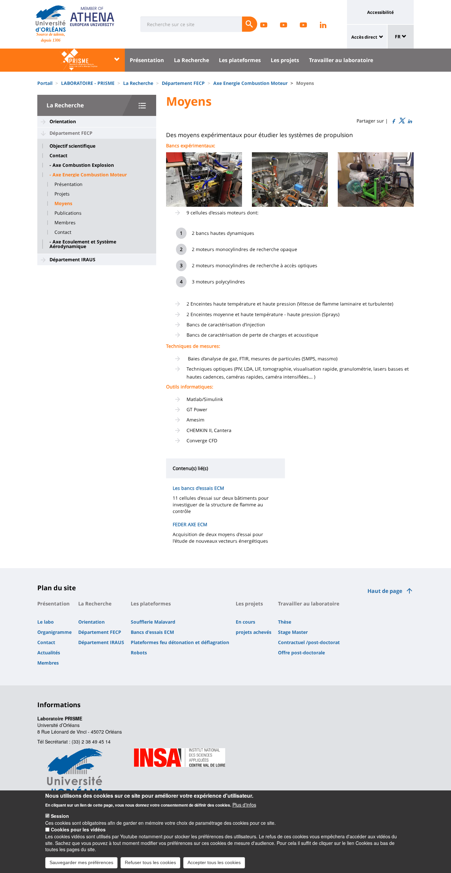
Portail (44, 83)
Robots (139, 652)
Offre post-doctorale (301, 652)
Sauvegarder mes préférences (81, 862)
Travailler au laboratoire (341, 60)
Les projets (285, 60)
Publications (68, 213)
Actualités (48, 652)
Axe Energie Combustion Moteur (250, 83)
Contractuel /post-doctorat (309, 642)
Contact (58, 155)
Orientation (63, 121)
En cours (245, 622)
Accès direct (364, 37)
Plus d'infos (244, 804)
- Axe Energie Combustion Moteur (88, 174)
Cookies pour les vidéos (78, 829)
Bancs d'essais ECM (152, 632)
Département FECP (183, 83)
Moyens (63, 203)
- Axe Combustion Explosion (82, 165)
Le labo (45, 622)
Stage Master (293, 632)
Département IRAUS (72, 259)
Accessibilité (380, 12)
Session (60, 816)
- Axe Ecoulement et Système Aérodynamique (83, 244)
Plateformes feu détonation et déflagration (180, 642)
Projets (62, 194)
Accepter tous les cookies (214, 862)
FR (398, 36)
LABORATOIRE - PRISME (88, 83)
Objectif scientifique (72, 146)
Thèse (284, 622)
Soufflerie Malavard (153, 622)
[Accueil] (51, 18)
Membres (65, 222)
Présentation (147, 60)
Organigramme (54, 632)
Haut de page (384, 591)
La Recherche (191, 60)
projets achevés (253, 632)
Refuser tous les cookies (150, 862)
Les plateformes (240, 60)
